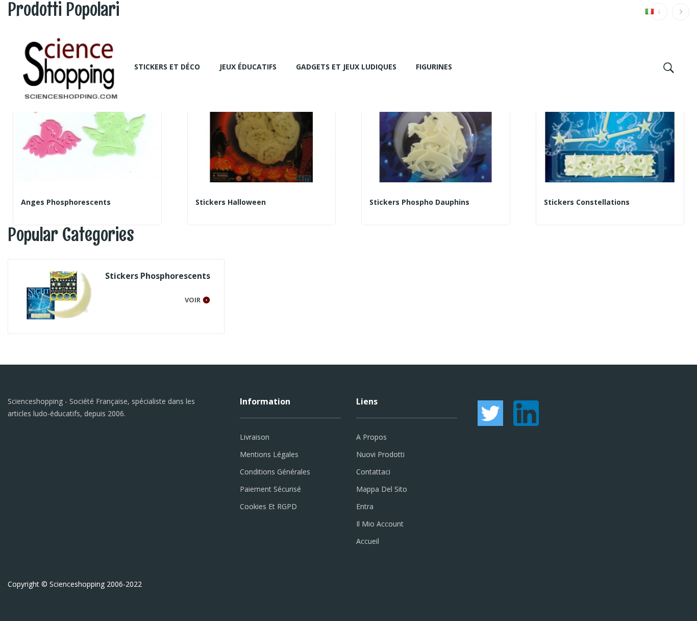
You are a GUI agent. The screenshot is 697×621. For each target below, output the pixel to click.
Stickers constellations (587, 202)
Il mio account (380, 524)
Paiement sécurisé (270, 489)
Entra (365, 506)
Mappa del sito (381, 489)
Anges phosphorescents (66, 202)
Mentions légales (269, 454)
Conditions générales (275, 471)
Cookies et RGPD (268, 506)
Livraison (254, 437)
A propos (371, 437)
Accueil (367, 541)
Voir (193, 299)
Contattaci (373, 471)
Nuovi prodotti (380, 454)
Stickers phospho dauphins (419, 202)
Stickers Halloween (230, 202)
